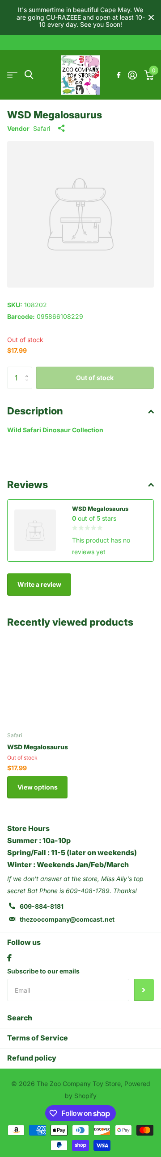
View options (37, 787)
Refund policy (31, 1057)
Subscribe (144, 990)
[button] (29, 370)
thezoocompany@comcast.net (67, 919)
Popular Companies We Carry (12, 75)
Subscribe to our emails (43, 971)
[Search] (29, 75)
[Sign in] (132, 75)
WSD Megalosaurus (37, 747)
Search (19, 1017)
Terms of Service (37, 1037)
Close (151, 17)
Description (35, 411)
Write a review (39, 584)
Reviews (27, 484)
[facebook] (9, 957)
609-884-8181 (42, 906)
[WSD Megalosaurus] (52, 678)
